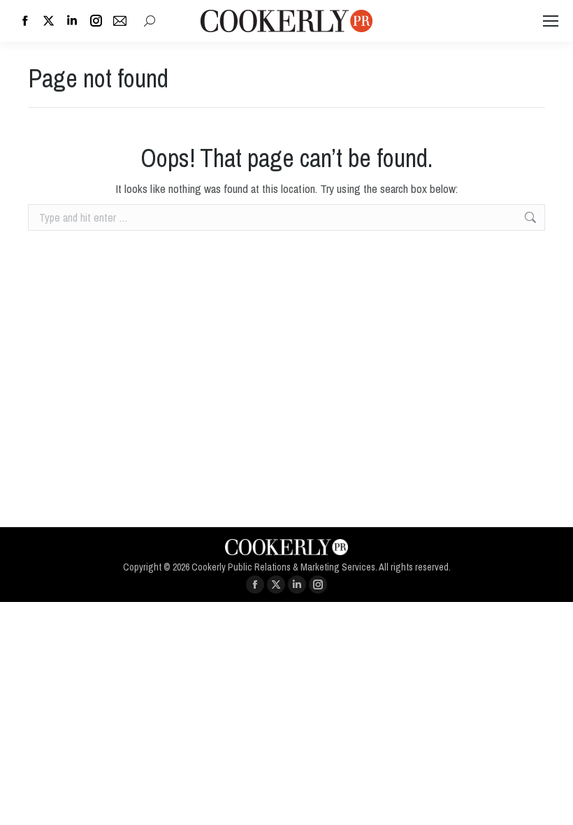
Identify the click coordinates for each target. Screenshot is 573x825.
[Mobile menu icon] (550, 21)
